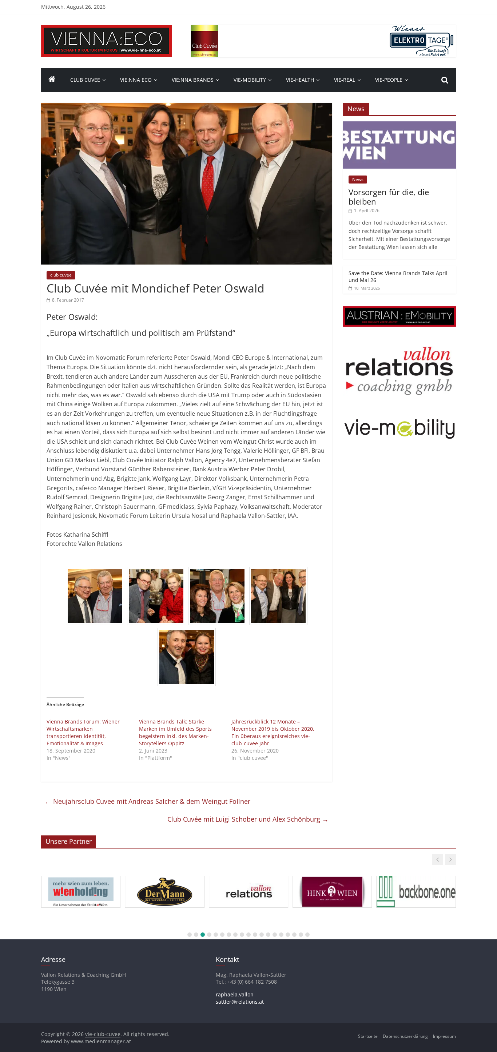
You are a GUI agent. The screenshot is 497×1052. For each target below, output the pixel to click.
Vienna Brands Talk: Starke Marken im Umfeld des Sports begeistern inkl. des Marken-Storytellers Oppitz (175, 732)
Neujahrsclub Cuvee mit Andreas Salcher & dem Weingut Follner (147, 801)
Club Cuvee (85, 79)
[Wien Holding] (80, 876)
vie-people (388, 79)
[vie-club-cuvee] (106, 29)
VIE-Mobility (250, 79)
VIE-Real (344, 79)
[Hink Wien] (332, 876)
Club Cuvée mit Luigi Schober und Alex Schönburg (248, 819)
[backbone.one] (416, 876)
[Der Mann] (164, 876)
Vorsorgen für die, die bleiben (389, 196)
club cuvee (61, 275)
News (357, 179)
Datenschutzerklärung (405, 1036)
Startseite (368, 1036)
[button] (437, 859)
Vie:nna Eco (136, 79)
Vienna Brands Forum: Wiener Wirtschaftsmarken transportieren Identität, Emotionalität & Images (83, 732)
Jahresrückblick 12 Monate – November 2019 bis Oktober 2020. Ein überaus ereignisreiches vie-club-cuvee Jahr (272, 732)
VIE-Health (300, 79)
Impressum (444, 1036)
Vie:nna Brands (193, 79)
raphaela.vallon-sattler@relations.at (240, 998)
